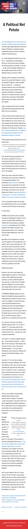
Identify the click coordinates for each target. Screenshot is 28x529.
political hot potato (14, 182)
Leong (18, 500)
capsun (10, 152)
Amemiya (9, 500)
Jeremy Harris (5, 225)
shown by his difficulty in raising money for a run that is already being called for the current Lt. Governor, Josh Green (14, 194)
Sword (16, 502)
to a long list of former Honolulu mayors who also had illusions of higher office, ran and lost (13, 443)
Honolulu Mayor (12, 497)
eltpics (15, 433)
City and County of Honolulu (12, 495)
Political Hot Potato (10, 502)
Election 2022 (22, 495)
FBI (15, 500)
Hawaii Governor (5, 497)
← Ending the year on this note (6, 507)
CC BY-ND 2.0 (21, 152)
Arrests (13, 500)
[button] (24, 4)
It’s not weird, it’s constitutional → (21, 507)
